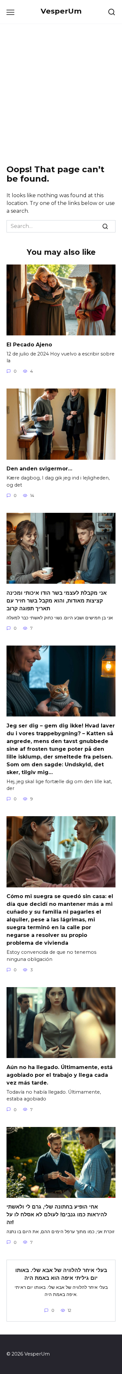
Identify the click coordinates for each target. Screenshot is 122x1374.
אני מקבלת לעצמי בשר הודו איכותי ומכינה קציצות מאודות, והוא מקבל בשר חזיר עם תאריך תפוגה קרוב (57, 600)
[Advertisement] (61, 94)
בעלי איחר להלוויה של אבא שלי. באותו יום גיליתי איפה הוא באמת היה (61, 1274)
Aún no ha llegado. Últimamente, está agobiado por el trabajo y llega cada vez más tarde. (60, 1075)
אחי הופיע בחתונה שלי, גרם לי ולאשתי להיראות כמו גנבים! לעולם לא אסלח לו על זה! (57, 1214)
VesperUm (61, 11)
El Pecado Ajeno (29, 344)
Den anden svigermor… (39, 469)
